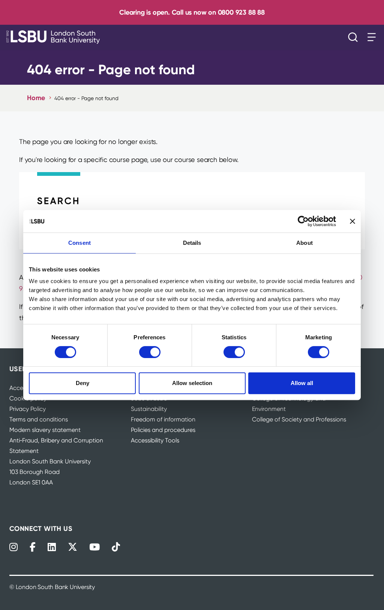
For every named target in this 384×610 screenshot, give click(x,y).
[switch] (149, 352)
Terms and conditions (38, 419)
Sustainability (149, 408)
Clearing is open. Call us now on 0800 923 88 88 (192, 12)
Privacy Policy (27, 408)
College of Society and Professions (299, 419)
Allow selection (192, 383)
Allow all (302, 383)
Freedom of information (163, 419)
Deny (82, 383)
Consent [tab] (79, 243)
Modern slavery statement (45, 429)
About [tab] (304, 243)
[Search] (354, 37)
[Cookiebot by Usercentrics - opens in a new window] (303, 221)
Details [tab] (192, 243)
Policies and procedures (163, 429)
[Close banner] (352, 221)
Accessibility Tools (155, 440)
